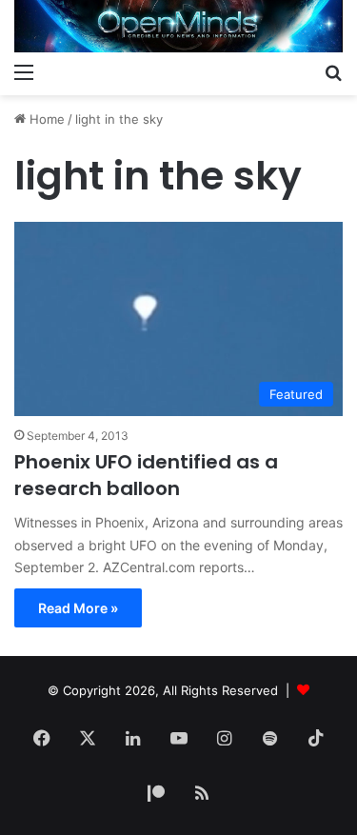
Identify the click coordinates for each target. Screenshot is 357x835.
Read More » (78, 608)
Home (45, 119)
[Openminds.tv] (178, 26)
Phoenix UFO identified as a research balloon (146, 475)
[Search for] (333, 71)
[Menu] (23, 71)
